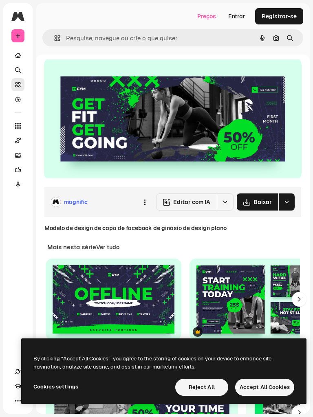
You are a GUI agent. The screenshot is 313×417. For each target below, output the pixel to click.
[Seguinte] (299, 299)
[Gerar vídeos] (17, 169)
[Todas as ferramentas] (17, 125)
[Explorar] (17, 99)
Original (96, 73)
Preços (206, 16)
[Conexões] (17, 371)
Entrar (236, 16)
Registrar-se (279, 16)
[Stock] (17, 84)
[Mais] (17, 400)
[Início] (17, 55)
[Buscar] (17, 70)
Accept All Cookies (265, 387)
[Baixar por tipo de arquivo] (286, 202)
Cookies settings (55, 386)
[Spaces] (17, 140)
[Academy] (17, 386)
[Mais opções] (145, 202)
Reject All (202, 387)
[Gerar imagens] (17, 155)
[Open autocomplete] (54, 38)
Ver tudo (107, 247)
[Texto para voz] (17, 184)
